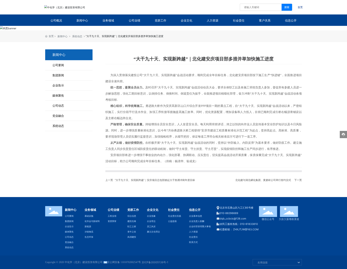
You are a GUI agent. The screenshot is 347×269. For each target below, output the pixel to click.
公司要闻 (58, 65)
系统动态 (77, 36)
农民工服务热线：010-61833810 (239, 223)
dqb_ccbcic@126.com (233, 218)
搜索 (286, 7)
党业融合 (58, 116)
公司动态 (58, 105)
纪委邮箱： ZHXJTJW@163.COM (239, 229)
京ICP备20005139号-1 (155, 262)
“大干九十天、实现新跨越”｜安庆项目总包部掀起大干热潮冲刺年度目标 (155, 180)
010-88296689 (229, 213)
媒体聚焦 (58, 95)
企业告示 (58, 85)
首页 (300, 7)
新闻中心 (62, 36)
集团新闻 (58, 75)
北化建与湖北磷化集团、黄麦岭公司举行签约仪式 (263, 180)
